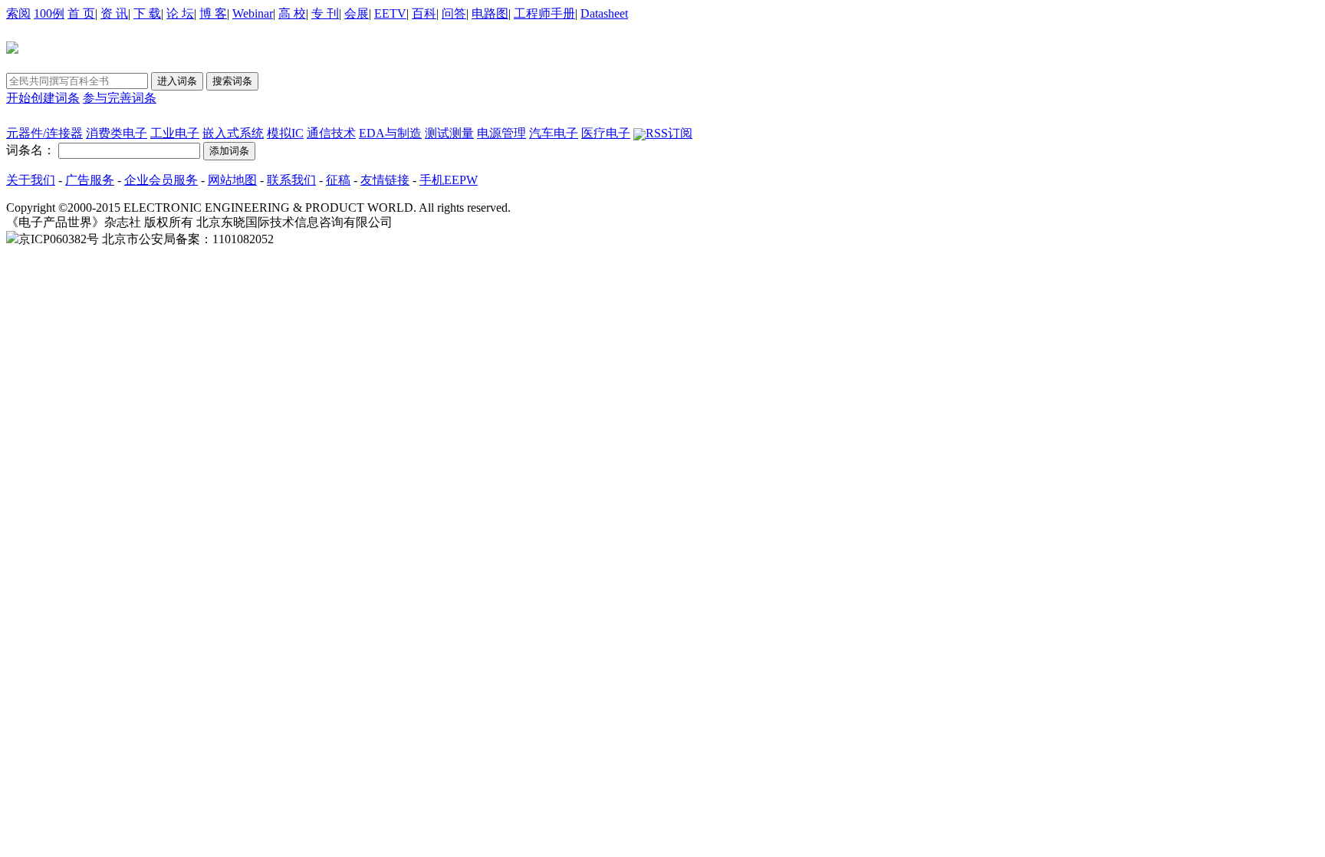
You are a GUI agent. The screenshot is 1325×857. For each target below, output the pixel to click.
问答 (454, 13)
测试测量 (449, 133)
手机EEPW (448, 179)
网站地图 (232, 179)
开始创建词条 (43, 97)
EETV (390, 13)
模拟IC (285, 133)
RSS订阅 (669, 133)
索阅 (18, 13)
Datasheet (604, 13)
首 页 (81, 13)
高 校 (292, 13)
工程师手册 (544, 13)
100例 (49, 13)
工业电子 (174, 133)
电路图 (490, 13)
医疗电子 (605, 133)
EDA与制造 (390, 133)
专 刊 (325, 13)
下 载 (147, 13)
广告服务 (89, 179)
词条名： (30, 150)
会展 (356, 13)
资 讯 (114, 13)
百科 (424, 13)
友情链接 (384, 179)
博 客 (213, 13)
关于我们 (30, 179)
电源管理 (501, 133)
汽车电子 (553, 133)
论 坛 (180, 13)
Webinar (252, 13)
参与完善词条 (119, 97)
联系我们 (291, 179)
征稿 (338, 179)
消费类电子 (116, 133)
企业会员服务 (161, 179)
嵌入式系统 (233, 133)
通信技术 (331, 133)
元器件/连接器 (44, 133)
